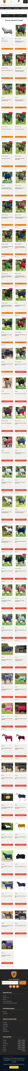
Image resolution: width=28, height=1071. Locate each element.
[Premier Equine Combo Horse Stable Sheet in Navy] (20, 177)
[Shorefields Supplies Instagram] (17, 986)
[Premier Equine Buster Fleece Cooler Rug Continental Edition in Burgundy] (20, 265)
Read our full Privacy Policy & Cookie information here (14, 1064)
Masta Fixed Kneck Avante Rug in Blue (20, 896)
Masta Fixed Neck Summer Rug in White (6, 837)
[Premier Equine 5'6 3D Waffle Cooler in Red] (20, 590)
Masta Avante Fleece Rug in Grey (20, 866)
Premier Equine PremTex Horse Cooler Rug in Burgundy (20, 100)
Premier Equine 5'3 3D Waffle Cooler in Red (6, 601)
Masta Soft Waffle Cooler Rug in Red (6, 748)
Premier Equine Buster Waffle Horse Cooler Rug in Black (7, 247)
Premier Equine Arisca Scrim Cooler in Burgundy (20, 335)
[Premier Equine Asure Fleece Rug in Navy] (20, 531)
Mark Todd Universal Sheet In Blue (20, 925)
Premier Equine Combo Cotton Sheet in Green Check (6, 512)
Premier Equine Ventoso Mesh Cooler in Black (20, 159)
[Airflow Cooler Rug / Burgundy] (7, 412)
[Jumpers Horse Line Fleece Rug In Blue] (20, 767)
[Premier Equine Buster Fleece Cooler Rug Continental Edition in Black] (7, 295)
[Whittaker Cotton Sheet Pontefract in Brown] (20, 649)
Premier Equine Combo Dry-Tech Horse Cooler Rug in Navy (20, 512)
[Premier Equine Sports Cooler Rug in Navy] (20, 412)
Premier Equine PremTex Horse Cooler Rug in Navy (6, 100)
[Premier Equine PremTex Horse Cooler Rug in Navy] (7, 89)
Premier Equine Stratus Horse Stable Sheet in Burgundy (19, 71)
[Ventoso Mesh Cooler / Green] (7, 118)
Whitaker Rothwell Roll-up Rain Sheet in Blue (6, 689)
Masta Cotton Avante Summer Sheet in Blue (20, 808)
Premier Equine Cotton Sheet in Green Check (6, 482)
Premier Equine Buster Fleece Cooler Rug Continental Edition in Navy (20, 247)
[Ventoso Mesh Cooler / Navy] (20, 118)
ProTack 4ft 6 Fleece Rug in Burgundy (19, 748)
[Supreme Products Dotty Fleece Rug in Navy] (7, 649)
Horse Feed (5, 1026)
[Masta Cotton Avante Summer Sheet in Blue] (20, 797)
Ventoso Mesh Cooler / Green (6, 129)
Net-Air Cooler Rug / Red (5, 452)
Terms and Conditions (7, 1001)
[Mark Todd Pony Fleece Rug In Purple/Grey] (7, 945)
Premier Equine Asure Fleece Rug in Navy (20, 542)
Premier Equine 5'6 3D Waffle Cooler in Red (19, 601)
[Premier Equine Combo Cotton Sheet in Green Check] (7, 501)
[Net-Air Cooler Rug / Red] (7, 442)
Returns (4, 999)
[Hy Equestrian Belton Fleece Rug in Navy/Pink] (7, 708)
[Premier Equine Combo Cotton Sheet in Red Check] (7, 531)
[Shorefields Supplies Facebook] (10, 986)
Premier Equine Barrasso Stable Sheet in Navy (20, 305)
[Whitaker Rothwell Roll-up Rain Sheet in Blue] (7, 678)
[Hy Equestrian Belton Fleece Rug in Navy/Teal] (20, 678)
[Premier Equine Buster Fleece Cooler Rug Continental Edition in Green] (7, 265)
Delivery (4, 995)
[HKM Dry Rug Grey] (7, 30)
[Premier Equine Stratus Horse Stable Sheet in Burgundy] (20, 60)
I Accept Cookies (14, 1067)
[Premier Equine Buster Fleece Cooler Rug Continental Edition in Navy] (20, 236)
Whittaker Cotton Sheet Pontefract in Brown (19, 660)
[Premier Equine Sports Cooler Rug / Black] (20, 353)
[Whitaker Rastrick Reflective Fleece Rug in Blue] (7, 353)
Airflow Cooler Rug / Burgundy (6, 423)
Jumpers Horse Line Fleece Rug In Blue (20, 778)
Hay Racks (5, 1029)
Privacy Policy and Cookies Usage (10, 1003)
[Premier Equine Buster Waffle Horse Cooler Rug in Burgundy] (20, 206)
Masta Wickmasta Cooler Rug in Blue (6, 867)
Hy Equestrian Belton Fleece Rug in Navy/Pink (7, 719)
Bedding (5, 1027)
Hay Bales (5, 1022)
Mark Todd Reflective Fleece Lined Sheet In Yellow (7, 808)
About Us (5, 1011)
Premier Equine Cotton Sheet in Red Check (20, 482)
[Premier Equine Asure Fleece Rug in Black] (7, 560)
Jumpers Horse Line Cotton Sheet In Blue (6, 778)
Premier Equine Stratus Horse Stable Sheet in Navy (19, 41)
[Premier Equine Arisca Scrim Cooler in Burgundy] (20, 324)
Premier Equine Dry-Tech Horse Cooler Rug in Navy (20, 453)
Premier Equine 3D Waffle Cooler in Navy (7, 630)
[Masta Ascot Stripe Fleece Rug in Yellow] (20, 826)
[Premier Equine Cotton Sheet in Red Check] (20, 472)
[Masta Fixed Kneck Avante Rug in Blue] (20, 885)
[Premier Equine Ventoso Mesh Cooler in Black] (20, 148)
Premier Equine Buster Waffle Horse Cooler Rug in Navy (7, 217)
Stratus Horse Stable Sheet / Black (7, 70)
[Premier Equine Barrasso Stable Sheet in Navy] (20, 295)
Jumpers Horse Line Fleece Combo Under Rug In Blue (7, 926)
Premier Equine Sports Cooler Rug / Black (20, 364)
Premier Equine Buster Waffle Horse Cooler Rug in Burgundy (20, 217)
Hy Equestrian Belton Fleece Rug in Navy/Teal (20, 689)
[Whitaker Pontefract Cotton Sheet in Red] (20, 708)
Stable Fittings (6, 1031)
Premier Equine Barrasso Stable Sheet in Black (6, 335)
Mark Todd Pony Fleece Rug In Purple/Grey (6, 955)
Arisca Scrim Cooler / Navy (5, 158)
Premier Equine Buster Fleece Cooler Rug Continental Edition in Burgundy (20, 276)
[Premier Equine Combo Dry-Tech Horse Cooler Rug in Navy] (20, 501)
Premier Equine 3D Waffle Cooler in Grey (20, 630)
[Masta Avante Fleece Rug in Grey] (20, 856)
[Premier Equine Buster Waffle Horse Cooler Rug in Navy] (7, 206)
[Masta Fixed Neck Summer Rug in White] (7, 826)
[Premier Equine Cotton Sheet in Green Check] (7, 472)
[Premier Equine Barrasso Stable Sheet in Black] (7, 324)
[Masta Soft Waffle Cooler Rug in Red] (7, 738)
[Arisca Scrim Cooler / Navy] (7, 148)
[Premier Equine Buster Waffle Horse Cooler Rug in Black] (7, 236)
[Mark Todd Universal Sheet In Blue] (20, 915)
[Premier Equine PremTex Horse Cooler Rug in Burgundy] (20, 89)
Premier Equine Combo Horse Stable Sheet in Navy (20, 188)
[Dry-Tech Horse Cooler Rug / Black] (20, 383)
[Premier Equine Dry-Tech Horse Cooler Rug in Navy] (20, 442)
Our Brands (5, 1013)
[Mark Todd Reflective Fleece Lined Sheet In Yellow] (7, 797)
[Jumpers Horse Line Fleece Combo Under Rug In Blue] (7, 915)
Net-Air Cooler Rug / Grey (5, 393)
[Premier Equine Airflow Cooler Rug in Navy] (20, 560)
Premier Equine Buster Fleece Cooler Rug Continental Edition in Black (6, 306)
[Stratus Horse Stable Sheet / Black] (7, 60)
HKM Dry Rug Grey (4, 41)
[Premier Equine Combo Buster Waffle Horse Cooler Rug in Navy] (7, 177)
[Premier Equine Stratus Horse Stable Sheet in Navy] (20, 30)
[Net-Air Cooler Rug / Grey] (7, 383)
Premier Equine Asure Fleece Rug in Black (7, 571)
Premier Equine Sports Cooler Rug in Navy (20, 423)
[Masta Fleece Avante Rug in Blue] (7, 885)
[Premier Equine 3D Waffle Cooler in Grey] (20, 619)
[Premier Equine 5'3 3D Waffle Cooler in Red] (7, 590)
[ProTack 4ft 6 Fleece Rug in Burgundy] (20, 738)
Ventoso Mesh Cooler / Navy (19, 129)
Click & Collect (6, 997)
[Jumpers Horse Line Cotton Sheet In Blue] (7, 767)
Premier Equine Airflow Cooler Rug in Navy (20, 571)
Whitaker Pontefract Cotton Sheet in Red (20, 719)
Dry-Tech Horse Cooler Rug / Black (20, 393)
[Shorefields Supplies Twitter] (14, 986)
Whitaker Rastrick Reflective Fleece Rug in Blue (7, 364)
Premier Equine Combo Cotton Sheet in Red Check (6, 542)
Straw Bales (5, 1024)
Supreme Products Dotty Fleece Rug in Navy (6, 660)
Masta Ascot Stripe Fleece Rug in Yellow (20, 837)
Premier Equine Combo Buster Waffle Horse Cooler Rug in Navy (6, 188)
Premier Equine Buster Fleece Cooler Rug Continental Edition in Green (6, 276)
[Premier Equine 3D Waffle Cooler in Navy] (7, 619)
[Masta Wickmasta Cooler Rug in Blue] (7, 856)
